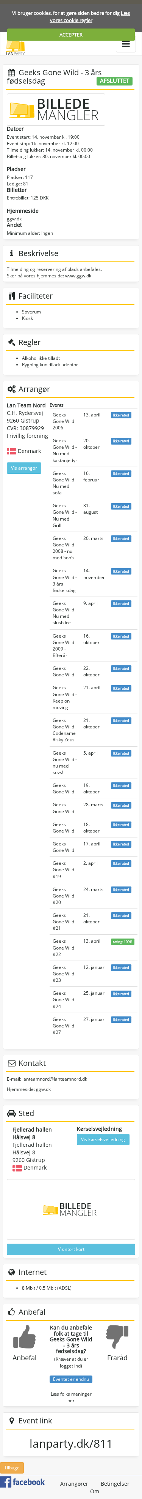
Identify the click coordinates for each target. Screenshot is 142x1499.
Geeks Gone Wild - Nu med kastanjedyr (65, 450)
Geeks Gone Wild (63, 671)
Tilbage (12, 1467)
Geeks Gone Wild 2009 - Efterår (63, 645)
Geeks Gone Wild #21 (63, 921)
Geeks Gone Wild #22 (63, 947)
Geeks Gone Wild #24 (63, 999)
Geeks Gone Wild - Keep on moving (65, 697)
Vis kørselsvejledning (103, 1139)
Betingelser (115, 1483)
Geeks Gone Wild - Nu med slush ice (65, 613)
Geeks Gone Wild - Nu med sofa (65, 483)
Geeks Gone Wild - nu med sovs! (65, 763)
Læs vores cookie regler (90, 16)
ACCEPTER (71, 34)
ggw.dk (14, 218)
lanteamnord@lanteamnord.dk (54, 1079)
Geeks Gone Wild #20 (63, 895)
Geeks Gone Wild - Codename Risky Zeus (65, 730)
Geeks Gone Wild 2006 (63, 421)
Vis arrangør (24, 468)
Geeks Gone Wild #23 (63, 973)
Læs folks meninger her (71, 1397)
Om (94, 1491)
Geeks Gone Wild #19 (63, 869)
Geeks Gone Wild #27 (63, 1025)
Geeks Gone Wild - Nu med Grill (65, 515)
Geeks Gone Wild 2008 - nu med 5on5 (63, 548)
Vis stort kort (71, 1249)
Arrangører (74, 1483)
